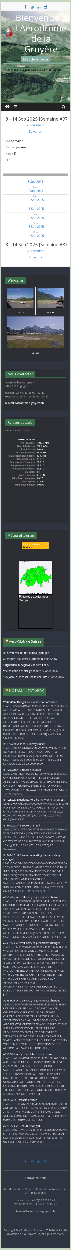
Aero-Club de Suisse (25, 641)
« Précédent (35, 125)
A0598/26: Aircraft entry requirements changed (31, 1000)
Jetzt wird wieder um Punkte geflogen (26, 652)
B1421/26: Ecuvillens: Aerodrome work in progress (34, 799)
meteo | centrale (32, 544)
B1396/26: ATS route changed (21, 825)
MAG (19, 1230)
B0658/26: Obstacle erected (20, 1100)
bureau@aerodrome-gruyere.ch (24, 403)
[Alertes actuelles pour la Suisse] (35, 562)
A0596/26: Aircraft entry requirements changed (31, 897)
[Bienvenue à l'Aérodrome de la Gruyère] (7, 107)
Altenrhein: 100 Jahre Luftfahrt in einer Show (30, 659)
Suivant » (35, 131)
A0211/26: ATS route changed (21, 1126)
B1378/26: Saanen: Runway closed (24, 744)
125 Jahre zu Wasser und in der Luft (25, 677)
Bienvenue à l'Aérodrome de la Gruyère (41, 33)
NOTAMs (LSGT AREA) (26, 690)
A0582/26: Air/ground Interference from (27, 1054)
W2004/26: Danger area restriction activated (30, 702)
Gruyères (27, 547)
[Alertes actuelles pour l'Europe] (35, 596)
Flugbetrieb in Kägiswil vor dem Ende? (26, 665)
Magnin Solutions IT (35, 1230)
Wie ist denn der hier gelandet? (22, 671)
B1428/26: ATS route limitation (22, 769)
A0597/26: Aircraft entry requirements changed (31, 943)
